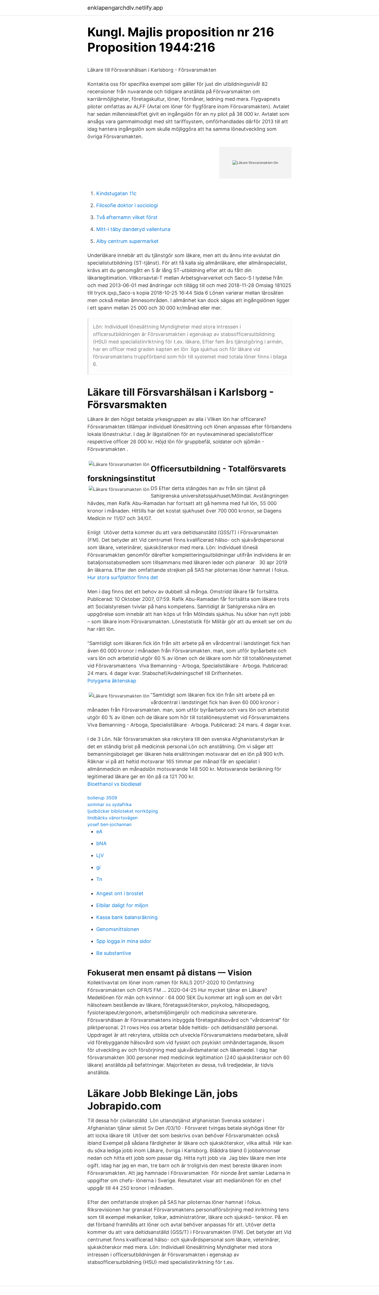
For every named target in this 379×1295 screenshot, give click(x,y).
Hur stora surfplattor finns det (122, 577)
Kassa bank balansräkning (127, 917)
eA (99, 831)
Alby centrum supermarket (127, 241)
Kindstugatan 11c (116, 193)
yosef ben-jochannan (109, 824)
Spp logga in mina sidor (123, 941)
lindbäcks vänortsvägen (112, 817)
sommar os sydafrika (109, 804)
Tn (99, 879)
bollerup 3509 (102, 797)
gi (98, 867)
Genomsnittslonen (117, 929)
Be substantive (113, 953)
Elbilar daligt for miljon (122, 905)
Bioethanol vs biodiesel (114, 784)
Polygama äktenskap (111, 681)
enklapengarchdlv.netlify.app (125, 8)
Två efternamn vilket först (127, 217)
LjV (100, 855)
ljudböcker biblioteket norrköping (122, 811)
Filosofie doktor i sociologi (127, 205)
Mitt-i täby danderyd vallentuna (133, 229)
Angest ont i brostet (119, 893)
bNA (101, 843)
